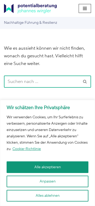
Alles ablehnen (48, 195)
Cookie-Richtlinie (26, 149)
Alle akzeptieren (47, 167)
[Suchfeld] (85, 82)
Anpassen (48, 181)
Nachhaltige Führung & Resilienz (30, 22)
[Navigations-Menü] (85, 8)
